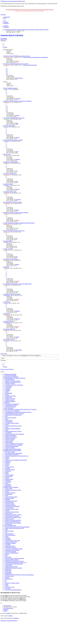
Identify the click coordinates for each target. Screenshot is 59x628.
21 (6, 70)
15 (6, 107)
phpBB (8, 613)
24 (6, 74)
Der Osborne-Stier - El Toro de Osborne (12, 202)
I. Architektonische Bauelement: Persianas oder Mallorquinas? (17, 283)
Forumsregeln (4, 38)
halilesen (11, 615)
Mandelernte (6, 267)
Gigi (16, 238)
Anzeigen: (4, 355)
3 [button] (3, 46)
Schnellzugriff (6, 17)
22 (6, 71)
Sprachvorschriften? (8, 241)
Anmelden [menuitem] (5, 22)
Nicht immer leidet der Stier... (10, 191)
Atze (6, 127)
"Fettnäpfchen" (6, 302)
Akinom (17, 337)
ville (16, 256)
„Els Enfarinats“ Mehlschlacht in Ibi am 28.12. (14, 118)
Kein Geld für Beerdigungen (9, 173)
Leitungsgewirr (6, 313)
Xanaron (17, 115)
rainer (6, 242)
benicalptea (18, 98)
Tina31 (17, 151)
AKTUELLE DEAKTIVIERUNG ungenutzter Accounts (16, 56)
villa (16, 171)
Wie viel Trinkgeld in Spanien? (10, 88)
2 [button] (3, 44)
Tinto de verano (7, 154)
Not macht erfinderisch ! (8, 321)
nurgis (16, 123)
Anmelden (5, 25)
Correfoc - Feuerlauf (8, 248)
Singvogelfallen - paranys (9, 339)
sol (16, 246)
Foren (4, 18)
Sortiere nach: (17, 355)
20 (6, 69)
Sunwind (17, 189)
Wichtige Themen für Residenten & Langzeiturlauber (36, 57)
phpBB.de (16, 618)
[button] (5, 47)
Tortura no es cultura (8, 184)
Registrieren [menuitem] (6, 23)
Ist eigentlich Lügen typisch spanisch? (12, 294)
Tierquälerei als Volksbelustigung (10, 162)
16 (6, 108)
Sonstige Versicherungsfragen (30, 65)
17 (6, 110)
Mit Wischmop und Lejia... (9, 329)
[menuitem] (4, 20)
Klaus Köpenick (19, 78)
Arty (6, 615)
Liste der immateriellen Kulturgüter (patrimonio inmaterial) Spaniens (18, 222)
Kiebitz (7, 185)
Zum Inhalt (3, 14)
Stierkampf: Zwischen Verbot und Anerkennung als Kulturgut (17, 101)
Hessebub (17, 159)
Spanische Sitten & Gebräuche (12, 35)
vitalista (7, 119)
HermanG (7, 295)
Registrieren (6, 27)
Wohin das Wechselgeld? (9, 125)
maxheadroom (18, 350)
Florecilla (7, 203)
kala (6, 89)
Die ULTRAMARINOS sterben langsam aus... (14, 230)
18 (6, 111)
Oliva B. (7, 57)
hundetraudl (18, 199)
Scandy (7, 141)
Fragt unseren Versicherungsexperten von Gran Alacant (16, 63)
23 (6, 72)
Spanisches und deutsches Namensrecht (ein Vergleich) (15, 212)
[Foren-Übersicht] (13, 1)
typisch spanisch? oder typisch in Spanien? (13, 140)
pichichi (17, 264)
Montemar (7, 322)
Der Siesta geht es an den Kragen (11, 259)
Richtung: (31, 355)
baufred (17, 210)
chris (6, 155)
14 (6, 106)
